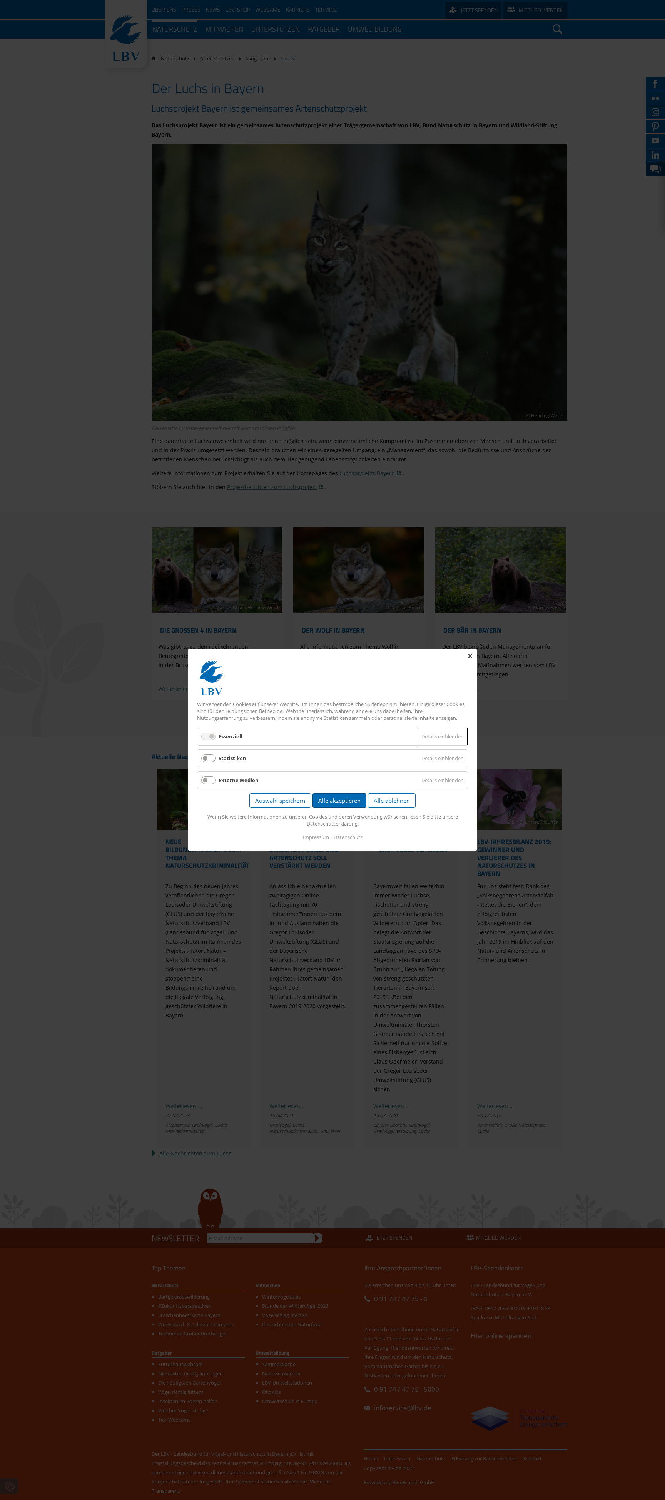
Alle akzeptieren (339, 801)
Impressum (316, 837)
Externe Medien (239, 780)
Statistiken (232, 758)
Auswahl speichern (280, 801)
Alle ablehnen (392, 801)
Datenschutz (348, 837)
